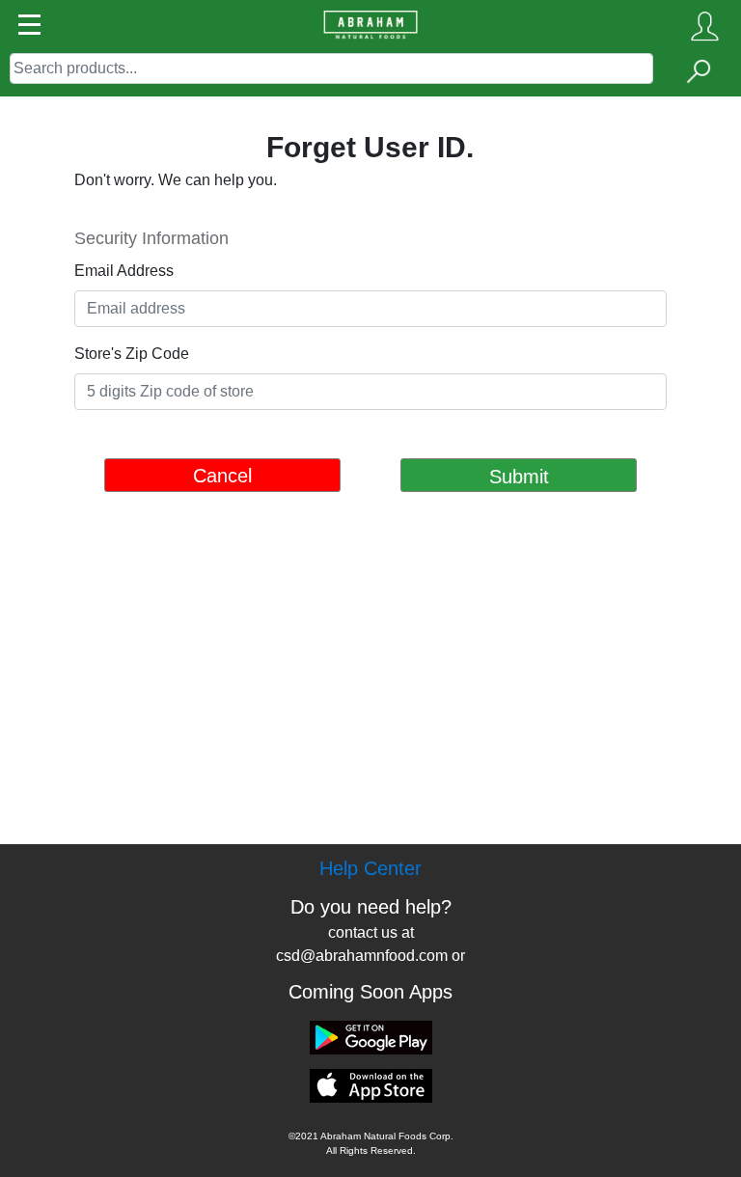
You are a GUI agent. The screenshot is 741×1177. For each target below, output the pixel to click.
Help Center (370, 868)
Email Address (124, 270)
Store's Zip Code (131, 353)
